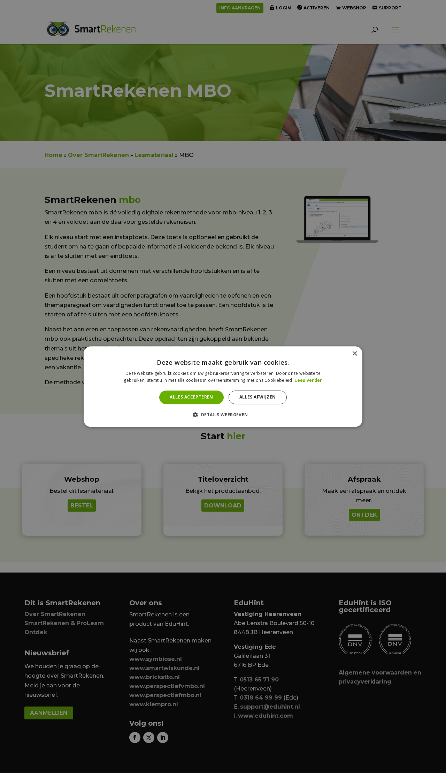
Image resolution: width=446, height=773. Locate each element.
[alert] (223, 386)
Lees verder (308, 380)
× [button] (354, 353)
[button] (223, 414)
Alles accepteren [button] (191, 397)
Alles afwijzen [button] (257, 397)
